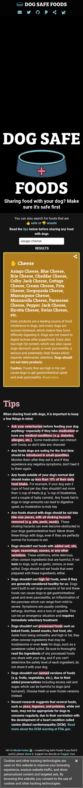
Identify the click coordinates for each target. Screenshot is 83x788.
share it (29, 753)
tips (25, 229)
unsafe (49, 223)
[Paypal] (46, 12)
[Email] (20, 12)
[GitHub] (38, 12)
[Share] (54, 12)
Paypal (64, 753)
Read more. (51, 377)
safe (31, 223)
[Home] (41, 4)
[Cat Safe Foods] (63, 12)
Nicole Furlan (22, 750)
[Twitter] (29, 12)
